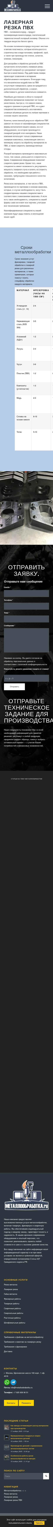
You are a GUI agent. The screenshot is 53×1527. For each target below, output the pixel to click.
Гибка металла (10, 1294)
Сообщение (9, 625)
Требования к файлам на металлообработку (23, 1337)
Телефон (8, 600)
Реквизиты (26, 1403)
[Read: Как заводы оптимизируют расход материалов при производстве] (6, 1427)
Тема (6, 613)
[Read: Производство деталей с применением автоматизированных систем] (6, 1447)
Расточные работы (12, 1317)
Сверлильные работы (13, 1313)
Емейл (7, 587)
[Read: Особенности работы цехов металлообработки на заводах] (6, 1457)
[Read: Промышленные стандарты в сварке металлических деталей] (6, 1437)
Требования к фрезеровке (15, 1346)
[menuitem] (45, 6)
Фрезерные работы (12, 1298)
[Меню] (45, 6)
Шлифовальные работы (14, 1322)
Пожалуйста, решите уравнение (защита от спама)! (26, 670)
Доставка (8, 1351)
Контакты (11, 1403)
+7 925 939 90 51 (20, 1392)
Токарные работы (11, 1303)
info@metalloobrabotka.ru (22, 1387)
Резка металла (10, 1284)
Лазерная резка (11, 1289)
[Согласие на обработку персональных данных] (22, 6)
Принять (39, 1523)
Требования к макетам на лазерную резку (22, 1341)
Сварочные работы (12, 1308)
